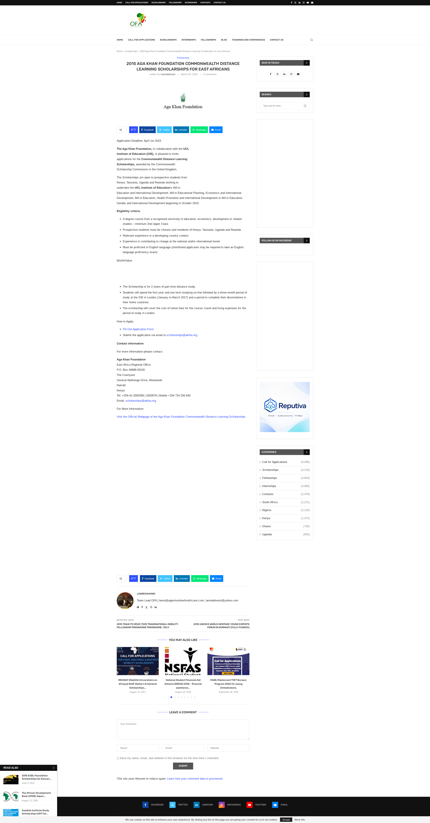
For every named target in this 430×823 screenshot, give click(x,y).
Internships (191, 3)
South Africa (286, 502)
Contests (205, 3)
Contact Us (220, 3)
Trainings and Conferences (248, 40)
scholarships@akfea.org (182, 335)
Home (119, 3)
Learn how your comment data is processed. (195, 778)
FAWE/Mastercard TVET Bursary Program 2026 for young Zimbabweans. (228, 684)
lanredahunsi (168, 74)
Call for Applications (136, 3)
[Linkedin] (299, 2)
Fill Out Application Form (138, 329)
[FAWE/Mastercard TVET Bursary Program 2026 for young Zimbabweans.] (228, 661)
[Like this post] (134, 129)
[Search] (311, 40)
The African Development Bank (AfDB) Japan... (36, 795)
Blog (224, 40)
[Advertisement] (252, 19)
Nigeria (286, 510)
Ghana (286, 526)
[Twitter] (295, 2)
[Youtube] (308, 2)
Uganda (286, 534)
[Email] (312, 2)
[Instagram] (304, 2)
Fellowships (175, 3)
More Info (300, 819)
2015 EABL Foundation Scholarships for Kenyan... (37, 777)
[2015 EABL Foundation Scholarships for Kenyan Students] (10, 779)
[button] (121, 672)
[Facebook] (291, 2)
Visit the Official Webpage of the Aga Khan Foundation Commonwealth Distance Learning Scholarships (181, 416)
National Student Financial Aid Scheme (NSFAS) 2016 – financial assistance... (183, 684)
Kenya (286, 518)
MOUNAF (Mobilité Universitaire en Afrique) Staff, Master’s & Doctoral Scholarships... (137, 684)
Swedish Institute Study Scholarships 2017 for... (35, 812)
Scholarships (159, 3)
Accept (286, 819)
